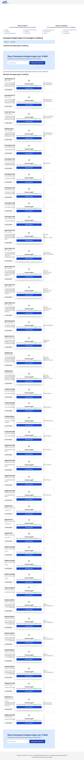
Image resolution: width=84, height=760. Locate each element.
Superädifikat (66, 33)
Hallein (6, 30)
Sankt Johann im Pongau (30, 30)
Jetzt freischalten (29, 88)
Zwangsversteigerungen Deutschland (58, 755)
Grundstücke (47, 31)
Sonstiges (65, 31)
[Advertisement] (42, 14)
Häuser (45, 33)
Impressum (19, 755)
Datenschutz (25, 755)
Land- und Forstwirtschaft (69, 30)
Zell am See (27, 33)
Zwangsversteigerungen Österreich (42, 755)
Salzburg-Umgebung (10, 33)
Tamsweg (26, 31)
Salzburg (7, 31)
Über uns (31, 755)
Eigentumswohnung (49, 30)
